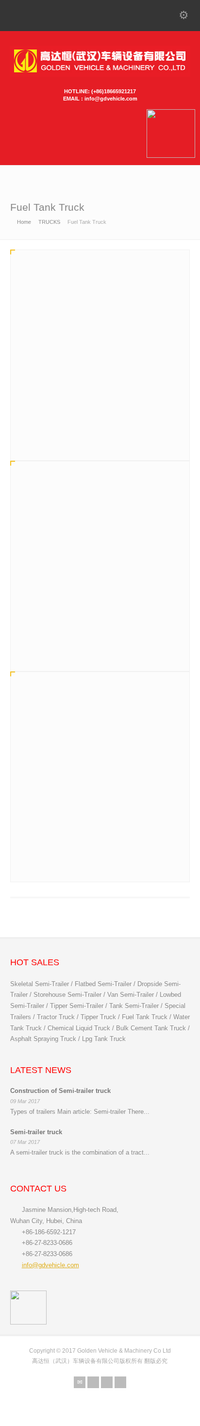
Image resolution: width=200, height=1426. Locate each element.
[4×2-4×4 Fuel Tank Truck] (100, 744)
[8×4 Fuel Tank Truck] (100, 322)
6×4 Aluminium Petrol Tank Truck (76, 621)
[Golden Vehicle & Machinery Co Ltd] (100, 74)
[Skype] (120, 1382)
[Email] (79, 1382)
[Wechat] (107, 1382)
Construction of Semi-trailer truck (60, 1090)
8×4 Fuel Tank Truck (55, 409)
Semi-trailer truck (36, 1132)
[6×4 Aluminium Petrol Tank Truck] (100, 533)
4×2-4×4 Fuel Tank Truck (63, 831)
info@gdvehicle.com (50, 1265)
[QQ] (93, 1382)
